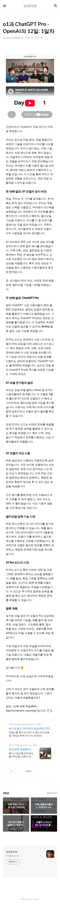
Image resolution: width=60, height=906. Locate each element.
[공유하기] (15, 771)
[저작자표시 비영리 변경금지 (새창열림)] (38, 771)
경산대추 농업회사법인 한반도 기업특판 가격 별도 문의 (21, 749)
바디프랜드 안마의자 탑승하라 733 (29, 728)
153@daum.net (13, 856)
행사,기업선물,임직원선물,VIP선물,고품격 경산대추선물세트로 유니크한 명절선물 (21, 755)
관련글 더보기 (52, 793)
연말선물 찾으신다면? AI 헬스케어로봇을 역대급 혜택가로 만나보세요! (29, 734)
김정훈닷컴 (11, 851)
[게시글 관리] (18, 771)
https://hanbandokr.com (20, 745)
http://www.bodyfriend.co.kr (22, 724)
